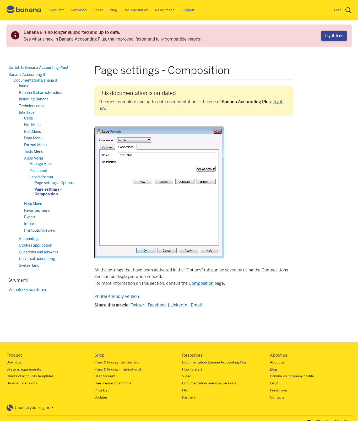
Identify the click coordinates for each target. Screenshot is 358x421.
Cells (28, 118)
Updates (101, 397)
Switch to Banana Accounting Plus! (38, 67)
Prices (98, 10)
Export (29, 217)
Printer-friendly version (116, 296)
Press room (279, 390)
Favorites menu (37, 210)
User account (105, 376)
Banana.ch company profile (292, 376)
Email (196, 305)
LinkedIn (178, 305)
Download (79, 10)
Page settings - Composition (48, 191)
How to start (192, 369)
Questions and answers (38, 252)
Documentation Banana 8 (35, 80)
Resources (163, 10)
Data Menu (33, 138)
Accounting (29, 238)
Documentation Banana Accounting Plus (214, 362)
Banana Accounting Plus (82, 39)
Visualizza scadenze (27, 289)
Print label (38, 170)
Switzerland (29, 265)
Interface (27, 112)
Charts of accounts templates (30, 376)
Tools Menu (33, 151)
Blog (113, 10)
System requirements (24, 369)
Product (55, 10)
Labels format (41, 177)
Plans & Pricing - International (117, 369)
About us (277, 362)
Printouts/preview (39, 230)
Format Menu (35, 145)
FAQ (185, 390)
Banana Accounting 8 (26, 74)
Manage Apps (40, 163)
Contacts (277, 397)
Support (188, 10)
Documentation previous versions (209, 383)
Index (23, 85)
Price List (101, 390)
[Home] (24, 10)
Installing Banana (33, 99)
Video (186, 376)
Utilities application (35, 245)
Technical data (31, 106)
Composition (201, 283)
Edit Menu (32, 131)
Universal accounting (37, 258)
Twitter (137, 305)
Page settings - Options (54, 182)
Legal (274, 383)
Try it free (334, 35)
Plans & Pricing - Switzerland (116, 362)
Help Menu (33, 203)
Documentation (135, 10)
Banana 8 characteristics (40, 92)
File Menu (32, 124)
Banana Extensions (22, 383)
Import (30, 223)
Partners (189, 397)
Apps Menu (33, 158)
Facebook (157, 305)
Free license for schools (112, 383)
